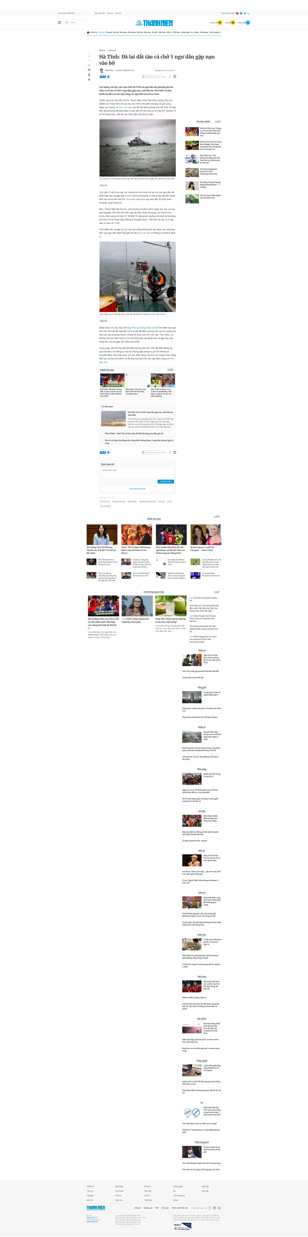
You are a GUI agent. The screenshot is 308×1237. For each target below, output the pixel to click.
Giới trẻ (140, 32)
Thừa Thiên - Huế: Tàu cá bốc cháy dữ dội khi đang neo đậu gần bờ (134, 433)
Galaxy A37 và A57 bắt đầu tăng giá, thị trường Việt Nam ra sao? (201, 1082)
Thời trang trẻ (214, 32)
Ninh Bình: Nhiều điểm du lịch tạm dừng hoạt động (210, 818)
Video (196, 32)
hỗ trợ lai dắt (143, 233)
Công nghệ (185, 32)
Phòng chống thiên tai (143, 328)
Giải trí (169, 32)
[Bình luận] (89, 70)
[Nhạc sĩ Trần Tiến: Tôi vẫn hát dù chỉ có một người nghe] (192, 860)
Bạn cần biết (100, 13)
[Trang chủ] (88, 32)
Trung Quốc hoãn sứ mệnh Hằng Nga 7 (211, 693)
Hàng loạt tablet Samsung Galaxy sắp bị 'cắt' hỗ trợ (201, 1091)
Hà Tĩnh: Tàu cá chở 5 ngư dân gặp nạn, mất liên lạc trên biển (150, 413)
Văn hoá (147, 1191)
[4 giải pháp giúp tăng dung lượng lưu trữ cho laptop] (192, 1070)
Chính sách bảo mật (180, 1208)
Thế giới (108, 32)
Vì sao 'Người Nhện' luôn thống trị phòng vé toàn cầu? (200, 881)
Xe (192, 32)
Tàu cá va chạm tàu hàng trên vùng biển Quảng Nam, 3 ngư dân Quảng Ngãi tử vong (139, 442)
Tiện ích (110, 13)
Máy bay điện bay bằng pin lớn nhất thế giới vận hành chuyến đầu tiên (200, 833)
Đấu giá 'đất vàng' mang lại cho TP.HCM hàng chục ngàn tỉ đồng (212, 735)
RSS (157, 1208)
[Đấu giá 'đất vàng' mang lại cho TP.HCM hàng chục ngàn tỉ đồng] (192, 737)
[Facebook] (241, 13)
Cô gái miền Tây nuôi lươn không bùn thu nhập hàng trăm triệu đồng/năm (201, 923)
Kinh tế (116, 32)
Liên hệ (118, 13)
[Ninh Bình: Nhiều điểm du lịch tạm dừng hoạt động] (192, 821)
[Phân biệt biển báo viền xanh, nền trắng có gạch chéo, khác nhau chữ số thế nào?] (192, 1112)
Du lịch (154, 32)
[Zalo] (248, 13)
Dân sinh (112, 50)
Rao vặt (205, 1191)
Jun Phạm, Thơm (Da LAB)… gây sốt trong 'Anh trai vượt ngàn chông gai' (201, 872)
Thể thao (176, 32)
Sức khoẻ (119, 1191)
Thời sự (101, 32)
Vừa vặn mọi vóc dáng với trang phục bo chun (201, 1169)
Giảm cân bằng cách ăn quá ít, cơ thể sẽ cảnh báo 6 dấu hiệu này (200, 1040)
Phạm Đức (109, 70)
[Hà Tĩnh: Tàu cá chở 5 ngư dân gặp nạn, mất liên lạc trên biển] (113, 418)
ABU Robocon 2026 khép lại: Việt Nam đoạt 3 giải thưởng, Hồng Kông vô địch (200, 956)
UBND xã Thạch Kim (119, 501)
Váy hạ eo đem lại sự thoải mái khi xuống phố (211, 1149)
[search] (80, 22)
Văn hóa (162, 32)
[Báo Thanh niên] (96, 1208)
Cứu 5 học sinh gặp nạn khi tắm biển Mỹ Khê (200, 671)
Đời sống (123, 32)
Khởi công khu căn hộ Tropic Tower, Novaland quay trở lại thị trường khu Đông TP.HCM (201, 749)
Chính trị (93, 32)
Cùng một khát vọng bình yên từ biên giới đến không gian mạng (211, 901)
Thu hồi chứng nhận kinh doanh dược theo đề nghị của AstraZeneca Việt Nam (211, 1028)
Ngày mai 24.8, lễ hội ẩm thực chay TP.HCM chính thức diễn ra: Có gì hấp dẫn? (200, 791)
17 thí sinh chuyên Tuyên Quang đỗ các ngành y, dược (201, 965)
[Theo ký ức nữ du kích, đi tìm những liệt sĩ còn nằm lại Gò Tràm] (192, 660)
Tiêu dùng (204, 32)
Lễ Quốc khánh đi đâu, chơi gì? (194, 841)
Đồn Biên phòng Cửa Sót (148, 501)
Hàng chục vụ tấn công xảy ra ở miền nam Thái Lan (201, 709)
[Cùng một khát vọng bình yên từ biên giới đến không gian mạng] (192, 902)
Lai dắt (169, 501)
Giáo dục (147, 32)
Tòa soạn (165, 1208)
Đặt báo (138, 1208)
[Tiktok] (245, 13)
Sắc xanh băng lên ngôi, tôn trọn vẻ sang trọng (201, 1163)
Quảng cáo (148, 1208)
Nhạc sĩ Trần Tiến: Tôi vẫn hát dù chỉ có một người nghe (211, 857)
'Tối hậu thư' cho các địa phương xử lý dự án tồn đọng (200, 758)
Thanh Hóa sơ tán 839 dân (193, 677)
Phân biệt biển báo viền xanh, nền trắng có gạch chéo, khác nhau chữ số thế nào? (212, 1111)
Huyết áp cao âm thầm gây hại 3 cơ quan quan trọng (201, 1049)
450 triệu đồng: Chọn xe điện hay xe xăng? (199, 1123)
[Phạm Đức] (101, 70)
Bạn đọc (205, 1186)
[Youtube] (237, 13)
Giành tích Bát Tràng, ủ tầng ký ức (212, 775)
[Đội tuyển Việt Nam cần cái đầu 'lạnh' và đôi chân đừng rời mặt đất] (192, 986)
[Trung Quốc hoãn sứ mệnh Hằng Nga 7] (192, 697)
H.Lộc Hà (161, 501)
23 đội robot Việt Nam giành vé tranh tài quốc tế (212, 941)
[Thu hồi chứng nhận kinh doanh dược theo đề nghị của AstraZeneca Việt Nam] (192, 1028)
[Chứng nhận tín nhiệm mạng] (182, 1227)
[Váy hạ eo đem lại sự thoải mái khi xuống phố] (192, 1152)
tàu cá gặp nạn (105, 506)
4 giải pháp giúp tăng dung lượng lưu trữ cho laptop (212, 1067)
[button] (89, 52)
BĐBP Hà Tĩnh (132, 501)
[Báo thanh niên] (154, 22)
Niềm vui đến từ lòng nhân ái (194, 997)
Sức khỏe (132, 32)
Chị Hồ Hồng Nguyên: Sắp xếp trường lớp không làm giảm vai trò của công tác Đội (199, 914)
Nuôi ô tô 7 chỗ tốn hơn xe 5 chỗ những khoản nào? (201, 1131)
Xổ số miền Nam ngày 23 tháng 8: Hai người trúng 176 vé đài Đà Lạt (200, 800)
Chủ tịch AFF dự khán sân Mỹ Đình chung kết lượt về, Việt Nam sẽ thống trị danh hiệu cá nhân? (200, 1006)
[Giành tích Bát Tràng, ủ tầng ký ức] (192, 779)
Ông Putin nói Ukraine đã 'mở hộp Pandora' (200, 717)
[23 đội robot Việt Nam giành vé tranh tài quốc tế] (192, 944)
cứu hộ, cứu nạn (123, 107)
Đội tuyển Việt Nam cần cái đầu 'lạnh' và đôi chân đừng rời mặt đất (211, 985)
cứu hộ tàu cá (105, 501)
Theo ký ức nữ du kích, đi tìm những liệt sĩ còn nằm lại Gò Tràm (212, 659)
